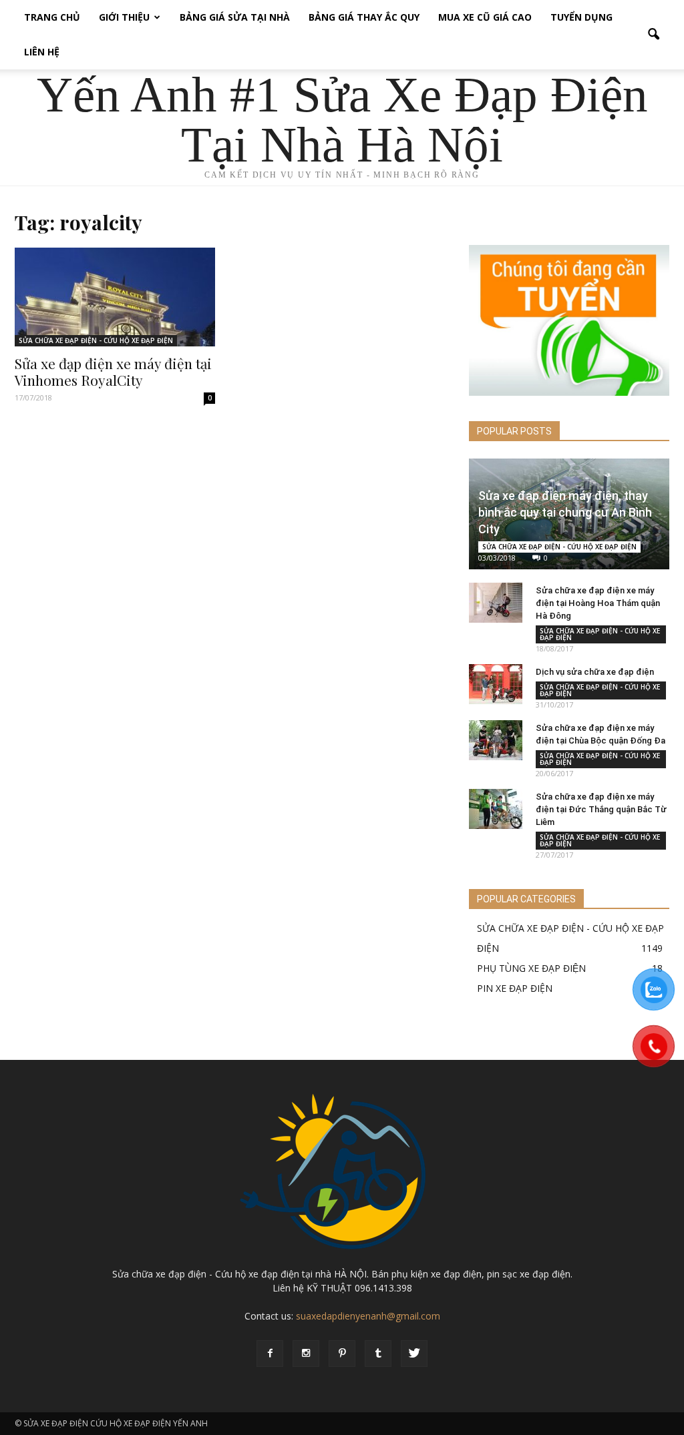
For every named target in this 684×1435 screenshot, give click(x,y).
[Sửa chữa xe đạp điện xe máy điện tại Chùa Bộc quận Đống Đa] (495, 740)
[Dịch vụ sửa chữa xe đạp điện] (495, 684)
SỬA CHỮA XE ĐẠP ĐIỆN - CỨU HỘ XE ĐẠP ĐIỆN (96, 340)
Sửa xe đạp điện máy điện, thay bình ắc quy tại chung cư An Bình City (565, 512)
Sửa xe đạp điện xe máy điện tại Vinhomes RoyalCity (113, 371)
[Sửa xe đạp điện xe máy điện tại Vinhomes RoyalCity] (115, 297)
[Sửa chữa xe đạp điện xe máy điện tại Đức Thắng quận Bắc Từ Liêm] (495, 809)
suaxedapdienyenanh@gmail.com (368, 1316)
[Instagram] (306, 1353)
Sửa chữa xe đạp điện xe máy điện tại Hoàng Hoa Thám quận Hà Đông (598, 603)
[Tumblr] (378, 1353)
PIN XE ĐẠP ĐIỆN (514, 988)
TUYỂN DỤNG (581, 17)
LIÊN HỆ (41, 51)
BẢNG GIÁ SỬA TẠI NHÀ (235, 17)
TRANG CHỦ (52, 17)
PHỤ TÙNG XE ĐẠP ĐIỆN (531, 968)
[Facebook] (269, 1353)
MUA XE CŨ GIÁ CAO (485, 17)
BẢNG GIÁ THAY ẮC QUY (364, 17)
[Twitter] (414, 1353)
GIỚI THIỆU (124, 17)
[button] (653, 35)
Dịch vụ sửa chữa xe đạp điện (595, 672)
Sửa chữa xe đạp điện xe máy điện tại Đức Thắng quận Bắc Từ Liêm (601, 809)
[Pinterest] (342, 1353)
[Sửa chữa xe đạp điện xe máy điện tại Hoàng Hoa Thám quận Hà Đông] (495, 603)
